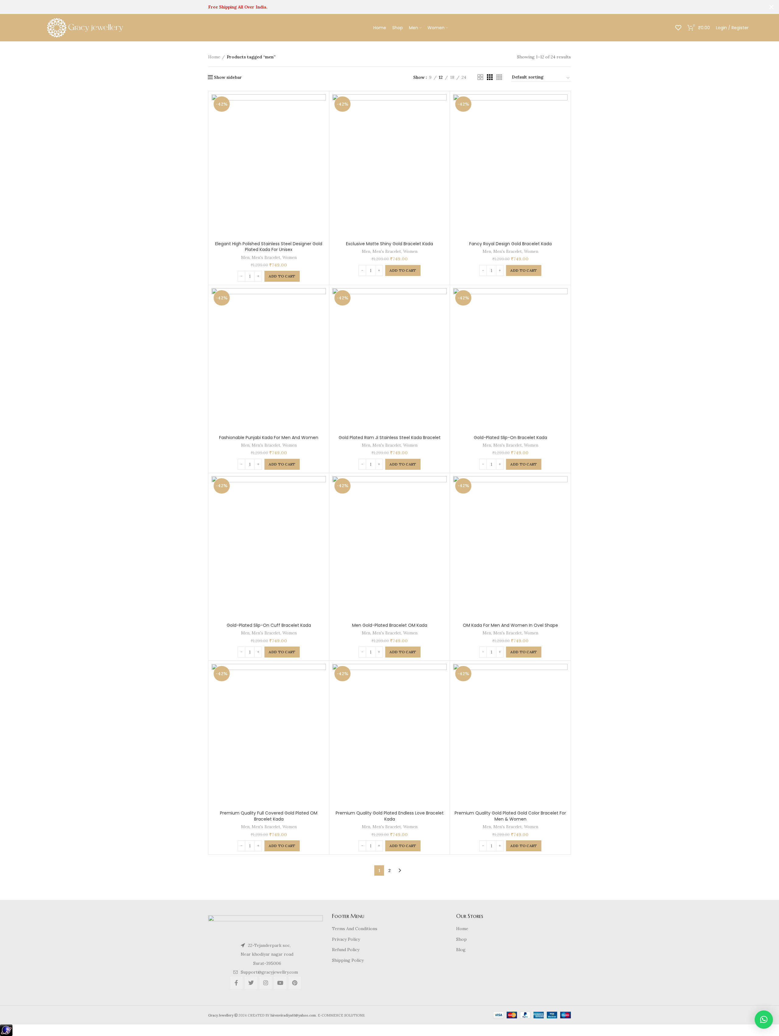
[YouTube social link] (280, 983)
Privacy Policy (346, 939)
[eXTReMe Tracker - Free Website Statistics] (6, 1030)
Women (289, 257)
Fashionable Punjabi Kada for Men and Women (268, 437)
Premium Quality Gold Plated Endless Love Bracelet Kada (390, 816)
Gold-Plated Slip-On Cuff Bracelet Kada (269, 625)
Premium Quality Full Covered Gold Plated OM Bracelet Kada (268, 816)
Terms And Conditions (354, 928)
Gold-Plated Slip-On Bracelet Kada (510, 437)
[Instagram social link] (266, 983)
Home (214, 57)
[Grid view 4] (499, 77)
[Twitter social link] (251, 983)
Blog (461, 949)
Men (245, 257)
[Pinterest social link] (295, 983)
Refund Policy (345, 949)
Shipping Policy (348, 960)
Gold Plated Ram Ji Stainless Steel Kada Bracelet (390, 437)
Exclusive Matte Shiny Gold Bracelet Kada (389, 244)
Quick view (321, 118)
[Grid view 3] (490, 77)
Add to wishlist (321, 131)
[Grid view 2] (480, 77)
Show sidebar (228, 77)
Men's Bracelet (266, 257)
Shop (461, 939)
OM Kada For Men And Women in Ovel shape (510, 625)
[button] (764, 1019)
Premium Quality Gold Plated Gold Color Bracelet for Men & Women (510, 816)
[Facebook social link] (236, 983)
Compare (321, 104)
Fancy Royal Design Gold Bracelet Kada (510, 244)
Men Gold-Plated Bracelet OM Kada (389, 625)
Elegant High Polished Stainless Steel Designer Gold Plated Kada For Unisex (268, 247)
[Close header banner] (771, 7)
